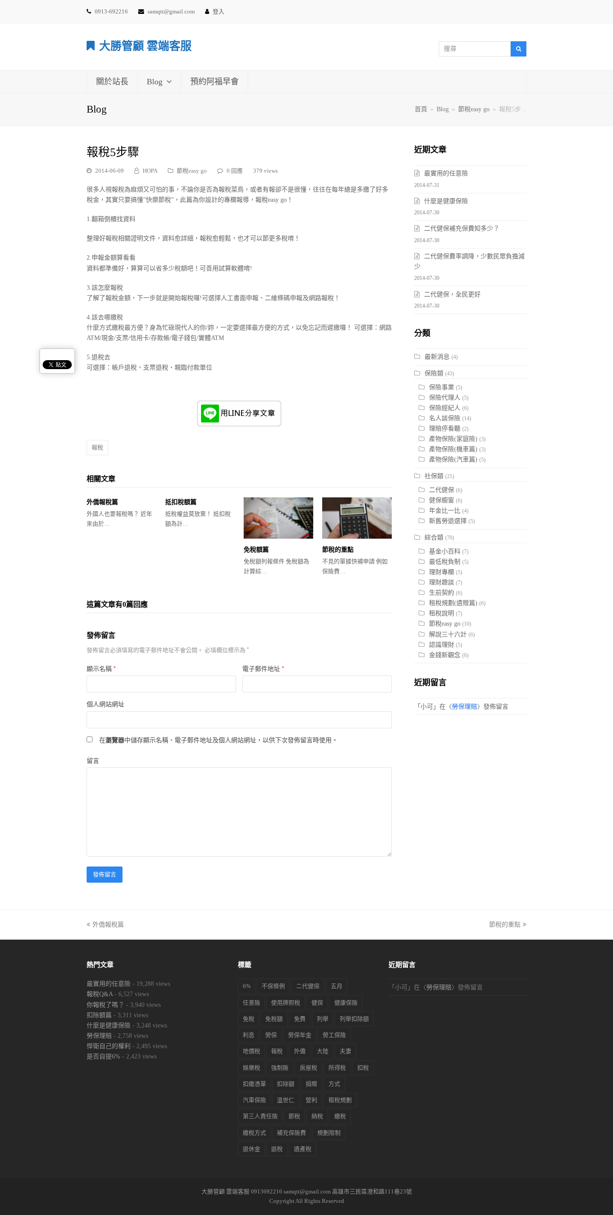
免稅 (248, 1018)
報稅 (97, 447)
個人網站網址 (105, 704)
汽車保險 (254, 1100)
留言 (93, 761)
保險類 (434, 373)
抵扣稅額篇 (181, 502)
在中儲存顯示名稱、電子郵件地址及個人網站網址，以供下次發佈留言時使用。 (218, 740)
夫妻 (345, 1051)
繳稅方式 (254, 1132)
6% (247, 986)
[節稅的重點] (357, 518)
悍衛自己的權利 (109, 1046)
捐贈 (311, 1083)
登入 (218, 11)
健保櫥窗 (441, 500)
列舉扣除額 (354, 1018)
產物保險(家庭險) (453, 438)
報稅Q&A (100, 994)
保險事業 (441, 387)
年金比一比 (444, 510)
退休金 (251, 1148)
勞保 (271, 1035)
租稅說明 (441, 613)
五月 (336, 986)
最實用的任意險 (446, 173)
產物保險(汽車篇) (453, 459)
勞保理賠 (464, 706)
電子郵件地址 (263, 668)
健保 (317, 1002)
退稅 (277, 1148)
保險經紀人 (444, 408)
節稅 (294, 1116)
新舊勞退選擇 (448, 521)
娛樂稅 (251, 1067)
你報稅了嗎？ (105, 1005)
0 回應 (235, 170)
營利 (311, 1100)
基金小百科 (444, 551)
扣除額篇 (99, 1015)
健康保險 (346, 1002)
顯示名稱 (101, 668)
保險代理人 (444, 397)
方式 (334, 1083)
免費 (300, 1018)
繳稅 (340, 1116)
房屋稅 (308, 1067)
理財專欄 (441, 572)
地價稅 (251, 1051)
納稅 (317, 1116)
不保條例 (273, 986)
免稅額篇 (256, 549)
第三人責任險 (260, 1116)
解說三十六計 (448, 634)
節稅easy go (192, 170)
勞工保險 (334, 1035)
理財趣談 (441, 582)
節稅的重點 (338, 549)
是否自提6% (103, 1056)
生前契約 (441, 592)
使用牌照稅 (285, 1002)
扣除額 (285, 1083)
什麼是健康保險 (446, 201)
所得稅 (337, 1067)
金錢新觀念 (444, 655)
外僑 (300, 1051)
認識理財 (441, 644)
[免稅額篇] (278, 518)
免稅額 (274, 1018)
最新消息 (437, 356)
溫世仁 (285, 1100)
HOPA (150, 170)
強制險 (280, 1067)
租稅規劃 (340, 1100)
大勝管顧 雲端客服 (145, 46)
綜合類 (434, 537)
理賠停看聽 (444, 428)
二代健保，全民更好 (452, 294)
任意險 (251, 1002)
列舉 (322, 1018)
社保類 (434, 476)
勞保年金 (299, 1035)
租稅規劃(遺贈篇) (453, 603)
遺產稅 (302, 1148)
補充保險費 (291, 1132)
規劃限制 (329, 1132)
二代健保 (441, 490)
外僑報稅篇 (102, 502)
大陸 (322, 1051)
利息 (248, 1035)
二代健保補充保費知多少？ (461, 228)
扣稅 (363, 1067)
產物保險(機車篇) (453, 449)
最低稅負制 (444, 561)
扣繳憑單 (254, 1083)
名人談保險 (444, 418)
